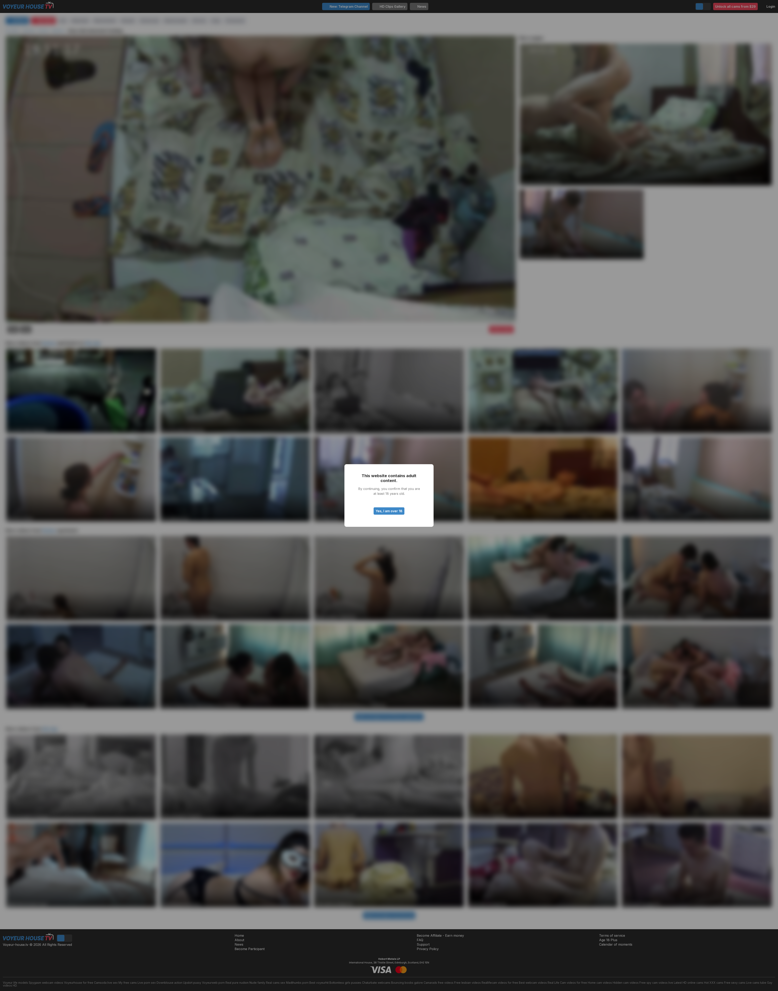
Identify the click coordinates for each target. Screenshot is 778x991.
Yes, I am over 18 (389, 511)
